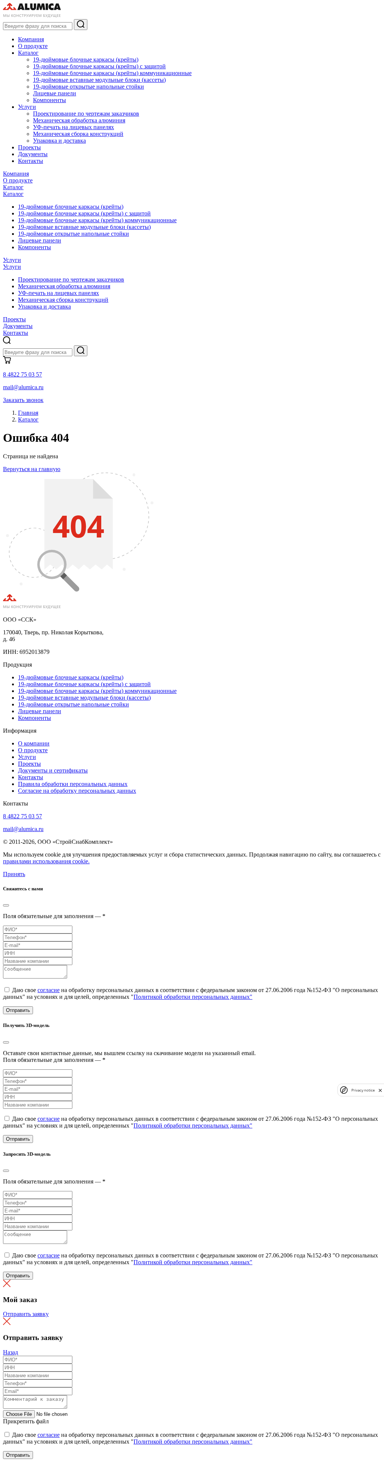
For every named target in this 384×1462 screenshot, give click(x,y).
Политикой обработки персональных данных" (193, 997)
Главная (28, 413)
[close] (380, 1090)
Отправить (18, 1010)
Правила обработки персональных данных (73, 784)
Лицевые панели (54, 93)
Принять (14, 874)
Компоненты (49, 100)
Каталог (28, 53)
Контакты (30, 161)
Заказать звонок (23, 400)
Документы (33, 154)
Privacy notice (363, 1090)
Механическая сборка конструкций (78, 134)
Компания (31, 39)
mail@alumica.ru (23, 387)
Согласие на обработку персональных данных (77, 790)
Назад (10, 1352)
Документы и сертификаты (53, 770)
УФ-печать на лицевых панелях (73, 127)
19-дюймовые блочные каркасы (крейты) (85, 59)
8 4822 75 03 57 (22, 374)
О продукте (33, 46)
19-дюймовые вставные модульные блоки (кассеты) (99, 80)
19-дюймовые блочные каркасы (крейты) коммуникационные (112, 73)
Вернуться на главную (31, 469)
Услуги (27, 107)
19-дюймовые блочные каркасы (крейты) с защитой (99, 66)
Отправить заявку (26, 1314)
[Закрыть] (6, 905)
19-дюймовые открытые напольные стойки (88, 86)
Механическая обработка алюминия (79, 120)
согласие (49, 990)
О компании (34, 743)
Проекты (29, 147)
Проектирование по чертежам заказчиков (86, 113)
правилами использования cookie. (46, 861)
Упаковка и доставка (59, 140)
